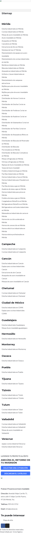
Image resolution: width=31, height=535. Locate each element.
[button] (15, 10)
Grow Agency (18, 532)
